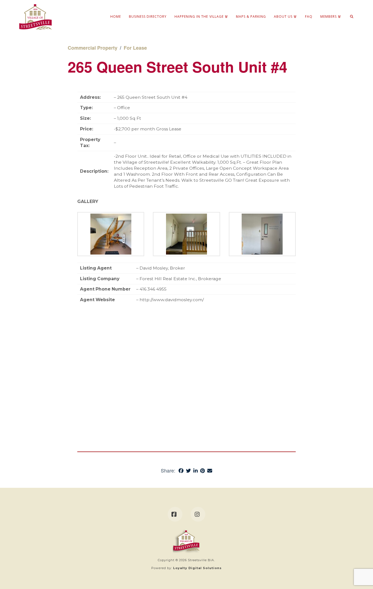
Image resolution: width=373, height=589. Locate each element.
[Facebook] (175, 514)
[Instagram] (198, 514)
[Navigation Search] (349, 11)
